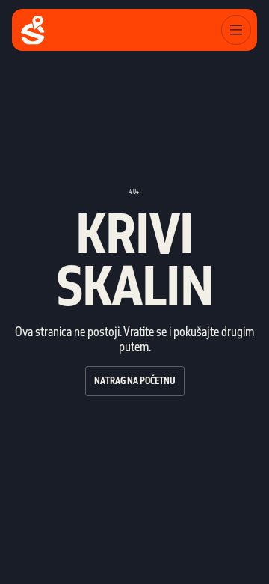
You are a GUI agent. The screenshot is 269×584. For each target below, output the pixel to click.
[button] (236, 30)
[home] (33, 30)
